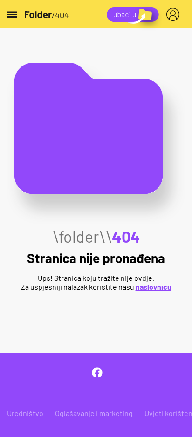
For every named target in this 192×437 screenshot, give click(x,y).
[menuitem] (175, 14)
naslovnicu (153, 286)
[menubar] (175, 14)
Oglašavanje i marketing (94, 413)
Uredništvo (25, 413)
